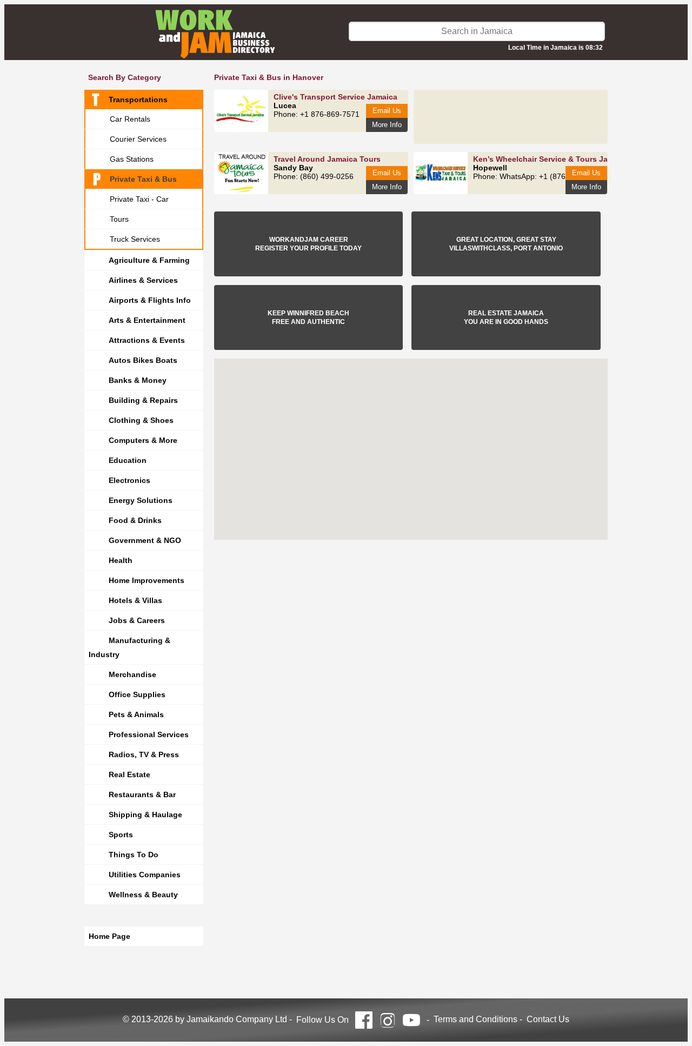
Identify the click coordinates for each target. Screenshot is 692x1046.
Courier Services (138, 139)
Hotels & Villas (135, 600)
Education (128, 460)
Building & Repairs (143, 400)
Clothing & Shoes (141, 420)
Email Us (386, 111)
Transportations (138, 99)
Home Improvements (146, 580)
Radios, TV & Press (144, 754)
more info (387, 125)
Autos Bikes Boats (143, 360)
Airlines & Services (143, 280)
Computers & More (143, 440)
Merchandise (132, 674)
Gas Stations (132, 159)
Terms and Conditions (475, 1019)
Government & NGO (145, 540)
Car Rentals (130, 119)
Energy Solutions (140, 500)
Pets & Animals (136, 714)
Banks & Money (138, 380)
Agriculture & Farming (149, 260)
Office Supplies (137, 694)
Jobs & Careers (137, 620)
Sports (121, 834)
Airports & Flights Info (150, 300)
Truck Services (135, 239)
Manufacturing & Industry (129, 647)
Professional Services (149, 734)
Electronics (129, 480)
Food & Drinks (135, 520)
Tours (119, 219)
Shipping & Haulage (145, 814)
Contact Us (548, 1019)
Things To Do (133, 854)
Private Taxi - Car (139, 199)
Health (120, 560)
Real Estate (129, 774)
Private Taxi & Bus (143, 179)
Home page (109, 936)
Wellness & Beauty (143, 894)
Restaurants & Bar (142, 794)
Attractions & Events (147, 340)
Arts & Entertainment (147, 320)
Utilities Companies (145, 874)
